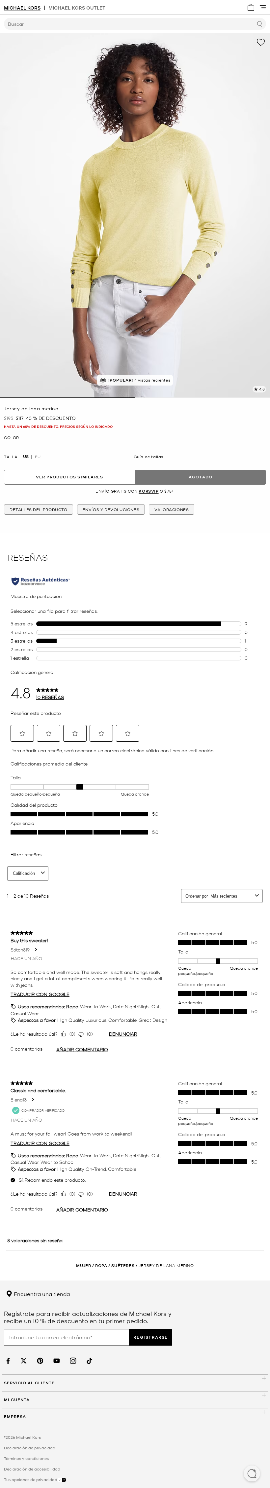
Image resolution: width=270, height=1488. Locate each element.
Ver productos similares (69, 477)
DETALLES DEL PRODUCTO (39, 509)
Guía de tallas (148, 456)
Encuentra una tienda (41, 1293)
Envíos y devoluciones (111, 509)
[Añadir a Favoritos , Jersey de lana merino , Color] (261, 42)
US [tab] (26, 456)
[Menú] (262, 7)
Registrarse (150, 1337)
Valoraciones (171, 509)
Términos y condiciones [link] (26, 1458)
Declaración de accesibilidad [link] (32, 1468)
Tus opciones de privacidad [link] (30, 1479)
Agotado (200, 477)
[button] (252, 1474)
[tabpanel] (135, 215)
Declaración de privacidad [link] (29, 1447)
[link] (7, 1361)
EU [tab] (37, 456)
